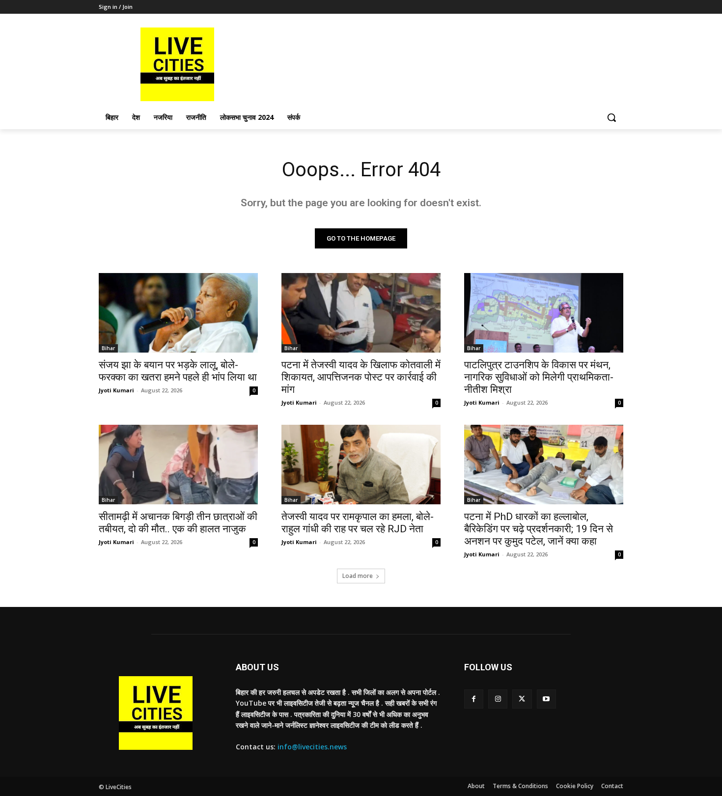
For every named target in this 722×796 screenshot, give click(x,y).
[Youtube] (546, 699)
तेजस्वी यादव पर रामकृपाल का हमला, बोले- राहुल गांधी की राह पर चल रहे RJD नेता (357, 523)
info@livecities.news (312, 746)
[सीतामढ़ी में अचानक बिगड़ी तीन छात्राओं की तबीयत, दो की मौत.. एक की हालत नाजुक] (178, 464)
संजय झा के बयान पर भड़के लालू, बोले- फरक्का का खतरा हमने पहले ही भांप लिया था (178, 371)
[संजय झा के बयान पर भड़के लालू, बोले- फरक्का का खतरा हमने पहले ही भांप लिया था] (178, 313)
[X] (521, 699)
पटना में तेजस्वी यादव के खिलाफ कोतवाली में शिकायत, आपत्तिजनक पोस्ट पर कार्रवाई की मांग (361, 377)
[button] (611, 117)
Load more (357, 576)
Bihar (108, 348)
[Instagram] (497, 699)
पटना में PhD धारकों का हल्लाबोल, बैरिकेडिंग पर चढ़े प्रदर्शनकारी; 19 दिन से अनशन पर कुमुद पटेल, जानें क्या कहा (538, 529)
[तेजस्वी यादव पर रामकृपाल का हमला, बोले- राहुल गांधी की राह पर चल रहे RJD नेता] (361, 464)
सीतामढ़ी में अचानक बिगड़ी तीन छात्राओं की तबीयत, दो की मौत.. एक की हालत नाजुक (178, 523)
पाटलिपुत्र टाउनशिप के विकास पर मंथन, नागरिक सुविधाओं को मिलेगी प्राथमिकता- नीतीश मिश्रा (538, 377)
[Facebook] (473, 699)
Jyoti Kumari (116, 390)
